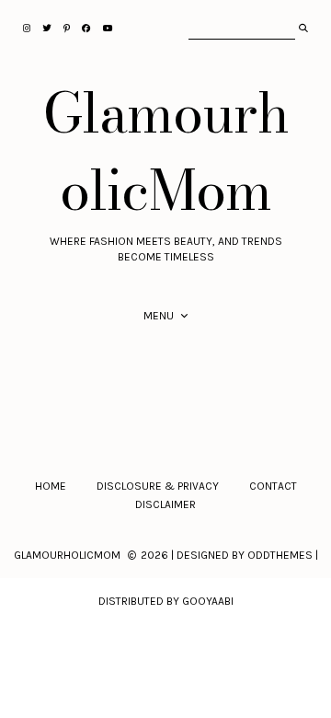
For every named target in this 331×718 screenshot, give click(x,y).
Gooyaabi (208, 601)
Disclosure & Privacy (158, 486)
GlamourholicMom (166, 151)
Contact (273, 486)
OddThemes (280, 555)
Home (50, 486)
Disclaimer (165, 504)
